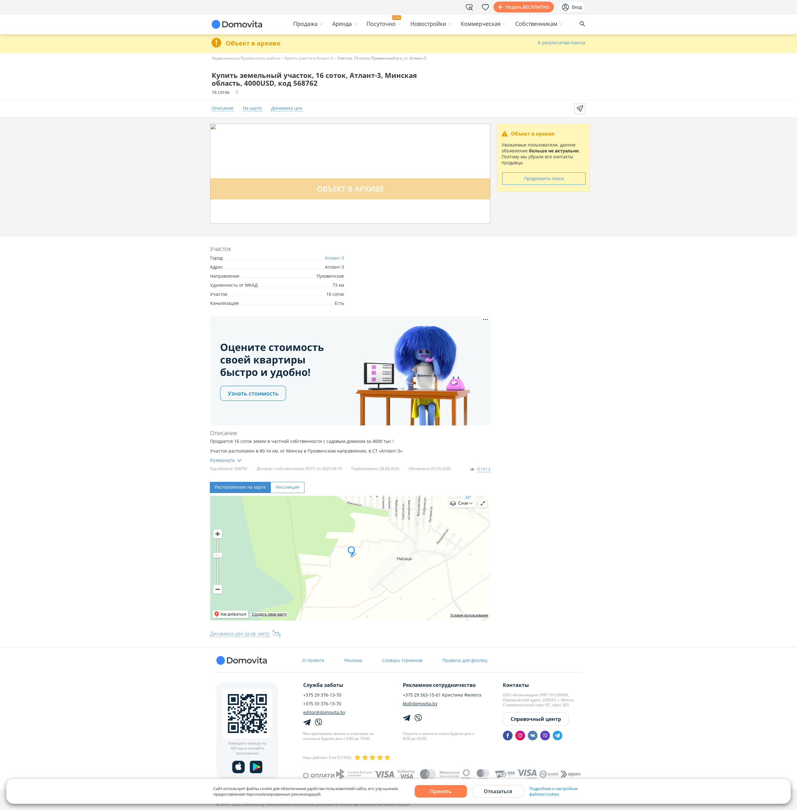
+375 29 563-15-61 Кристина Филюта (442, 695)
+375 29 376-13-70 (322, 695)
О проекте (313, 660)
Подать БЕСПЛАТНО (527, 7)
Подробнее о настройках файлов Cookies (553, 791)
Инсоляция (287, 487)
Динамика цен (286, 108)
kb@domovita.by (420, 703)
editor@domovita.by (324, 712)
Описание (222, 108)
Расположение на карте (240, 487)
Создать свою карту (269, 614)
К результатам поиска (561, 43)
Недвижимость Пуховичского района (246, 58)
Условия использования (469, 615)
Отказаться (498, 791)
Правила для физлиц (464, 660)
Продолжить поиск (544, 178)
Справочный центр (536, 719)
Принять (441, 791)
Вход (577, 7)
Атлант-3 (334, 258)
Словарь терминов (402, 660)
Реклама (353, 660)
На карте (252, 108)
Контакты (516, 685)
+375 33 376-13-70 (322, 703)
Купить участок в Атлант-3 (309, 58)
